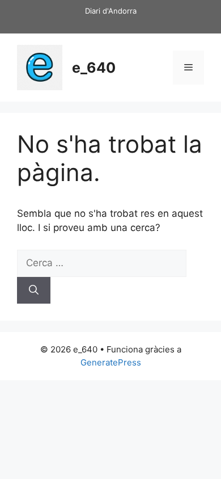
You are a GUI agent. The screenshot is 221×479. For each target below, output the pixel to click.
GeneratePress (110, 362)
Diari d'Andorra (111, 10)
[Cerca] (33, 290)
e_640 (94, 67)
